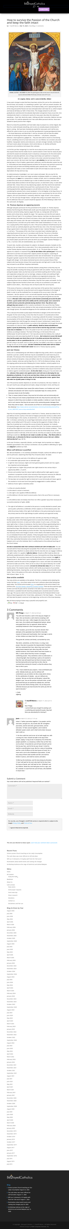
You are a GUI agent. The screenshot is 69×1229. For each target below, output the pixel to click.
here (18, 582)
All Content (10, 874)
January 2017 (11, 1153)
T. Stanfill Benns (14, 26)
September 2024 (12, 974)
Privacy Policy (17, 823)
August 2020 (10, 1109)
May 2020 (10, 1117)
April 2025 (10, 955)
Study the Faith (12, 876)
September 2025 (12, 941)
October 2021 (11, 1070)
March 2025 (10, 957)
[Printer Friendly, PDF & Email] (15, 603)
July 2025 (9, 946)
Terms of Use (28, 823)
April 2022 (10, 1054)
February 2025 (11, 960)
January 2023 (11, 1029)
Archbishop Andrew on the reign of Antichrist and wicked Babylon (27, 864)
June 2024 (10, 982)
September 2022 (12, 1040)
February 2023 (11, 1026)
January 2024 (11, 996)
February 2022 (11, 1059)
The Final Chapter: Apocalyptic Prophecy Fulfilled (29, 586)
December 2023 (11, 999)
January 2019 (11, 1139)
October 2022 (11, 1037)
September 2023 (12, 1007)
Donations (11, 898)
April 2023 (10, 1021)
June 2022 (10, 1048)
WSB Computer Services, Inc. (40, 1226)
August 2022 (10, 1043)
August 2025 (10, 944)
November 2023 (11, 1001)
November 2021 (11, 1068)
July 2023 (9, 1012)
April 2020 (10, 1120)
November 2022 (11, 1034)
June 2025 (10, 949)
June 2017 (10, 1150)
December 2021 (11, 1065)
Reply (58, 615)
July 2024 (9, 979)
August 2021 (10, 1076)
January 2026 (11, 930)
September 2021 (12, 1073)
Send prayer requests (14, 890)
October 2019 (11, 1136)
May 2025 (10, 952)
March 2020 (10, 1123)
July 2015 (9, 1164)
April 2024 (10, 988)
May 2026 (10, 919)
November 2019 (11, 1134)
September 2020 (12, 1106)
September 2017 (12, 1145)
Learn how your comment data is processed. (44, 843)
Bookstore (10, 879)
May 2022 (10, 1051)
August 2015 (10, 1161)
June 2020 (10, 1114)
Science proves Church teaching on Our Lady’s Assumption (24, 853)
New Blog (32, 26)
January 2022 (11, 1062)
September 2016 (12, 1156)
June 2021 (10, 1081)
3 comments (40, 26)
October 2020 (11, 1103)
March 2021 (10, 1090)
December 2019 (11, 1131)
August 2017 (10, 1147)
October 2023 (11, 1004)
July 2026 (9, 913)
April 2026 (10, 922)
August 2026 (10, 911)
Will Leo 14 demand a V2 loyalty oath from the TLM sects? (24, 859)
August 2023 (10, 1010)
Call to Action (11, 885)
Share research (12, 895)
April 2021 (10, 1087)
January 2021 (11, 1095)
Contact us (11, 901)
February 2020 (11, 1125)
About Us (9, 882)
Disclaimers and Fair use (15, 903)
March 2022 (10, 1057)
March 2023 (10, 1023)
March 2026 (10, 924)
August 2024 (10, 977)
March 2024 (10, 990)
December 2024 (11, 966)
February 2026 (11, 927)
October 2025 (11, 938)
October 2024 (11, 971)
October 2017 (11, 1142)
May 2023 (10, 1018)
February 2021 (11, 1092)
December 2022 (11, 1032)
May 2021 (10, 1084)
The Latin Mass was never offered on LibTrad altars (22, 856)
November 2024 (11, 968)
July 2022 (9, 1045)
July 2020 (9, 1112)
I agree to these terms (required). (19, 828)
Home (8, 872)
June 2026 (10, 916)
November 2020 (11, 1101)
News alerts (11, 887)
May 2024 (10, 985)
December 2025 (11, 933)
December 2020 (11, 1098)
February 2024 (11, 993)
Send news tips (12, 892)
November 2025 (11, 935)
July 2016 (9, 1158)
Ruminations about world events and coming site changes (24, 861)
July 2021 (9, 1079)
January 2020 (11, 1128)
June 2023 (10, 1015)
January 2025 (11, 963)
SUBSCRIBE (44, 9)
